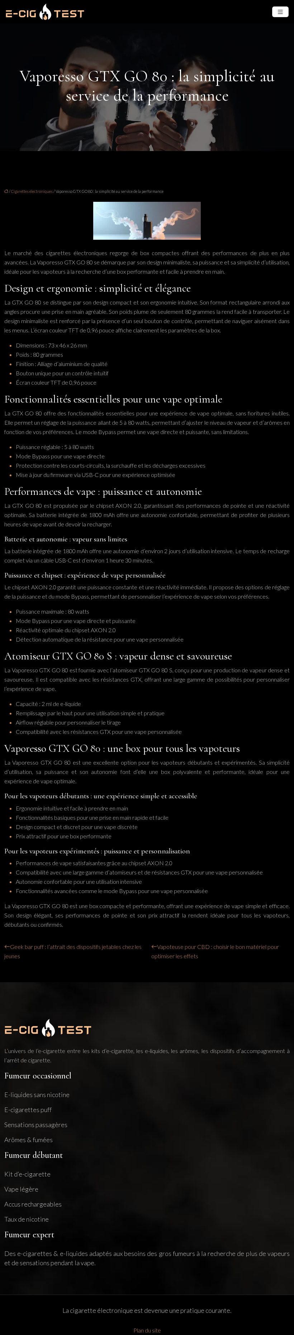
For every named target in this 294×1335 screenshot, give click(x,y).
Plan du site (147, 1330)
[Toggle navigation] (280, 12)
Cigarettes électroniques (32, 191)
